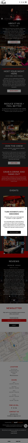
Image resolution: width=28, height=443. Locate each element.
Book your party (14, 232)
